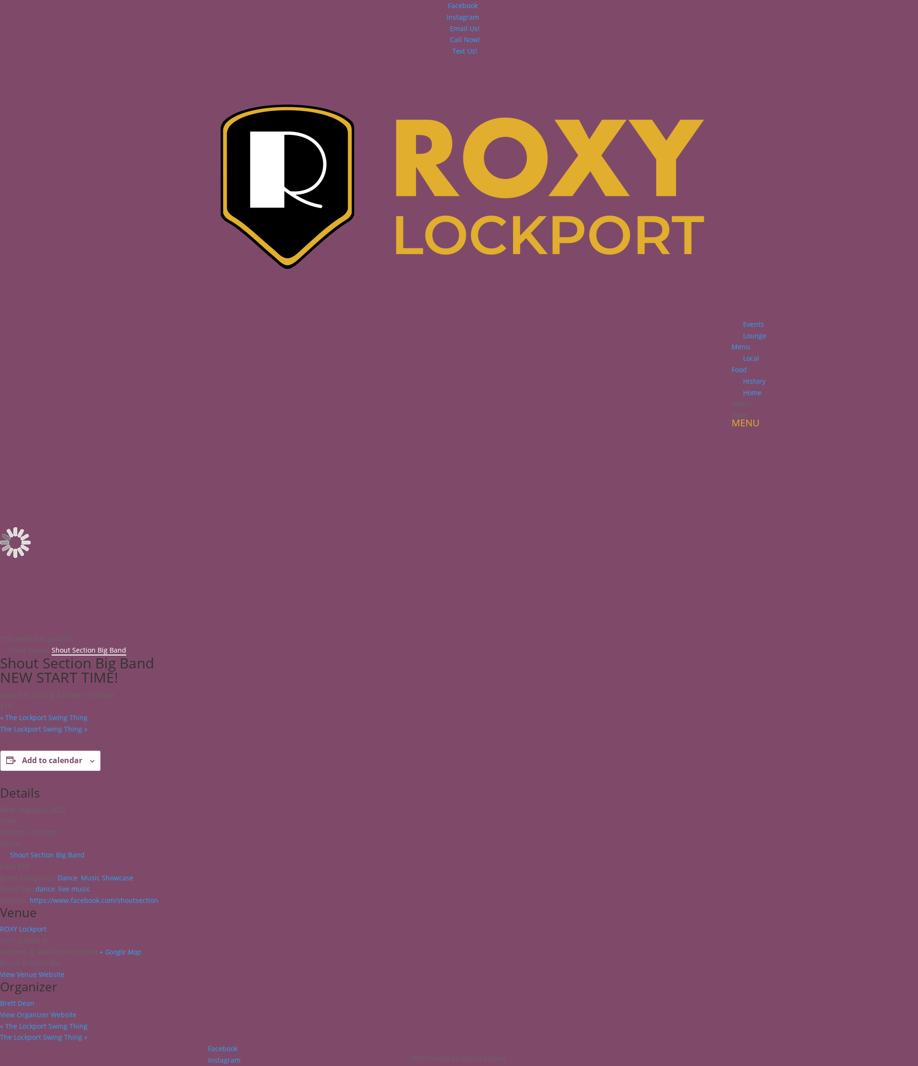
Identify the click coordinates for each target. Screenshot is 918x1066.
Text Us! (464, 51)
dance (45, 888)
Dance (67, 877)
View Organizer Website (38, 1014)
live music (74, 888)
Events (753, 324)
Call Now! (465, 39)
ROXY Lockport (23, 928)
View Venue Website (32, 974)
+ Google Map (120, 951)
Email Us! (465, 28)
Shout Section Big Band (47, 854)
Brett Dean (17, 1003)
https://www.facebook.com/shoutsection (94, 900)
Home (752, 392)
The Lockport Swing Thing (43, 717)
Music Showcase (107, 877)
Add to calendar (52, 760)
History (754, 381)
